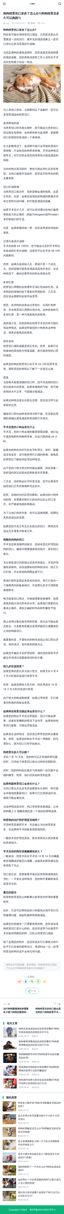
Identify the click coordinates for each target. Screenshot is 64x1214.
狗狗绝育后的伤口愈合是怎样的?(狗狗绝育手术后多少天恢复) (48, 1008)
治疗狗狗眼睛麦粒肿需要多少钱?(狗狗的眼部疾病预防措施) (16, 1008)
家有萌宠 (31, 964)
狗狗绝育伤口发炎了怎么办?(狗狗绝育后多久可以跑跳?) (31, 966)
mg (7, 23)
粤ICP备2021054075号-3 (42, 1209)
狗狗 (33, 23)
